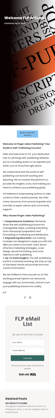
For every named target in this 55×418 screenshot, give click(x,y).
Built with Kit (27, 374)
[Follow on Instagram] (30, 297)
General (27, 135)
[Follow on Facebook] (25, 297)
